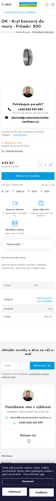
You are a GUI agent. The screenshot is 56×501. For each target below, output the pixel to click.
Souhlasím (41, 492)
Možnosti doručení (14, 150)
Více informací (20, 134)
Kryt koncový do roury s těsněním (44, 299)
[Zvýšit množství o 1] (50, 165)
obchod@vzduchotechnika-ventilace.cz (30, 417)
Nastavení (28, 481)
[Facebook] (29, 441)
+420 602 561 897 (30, 109)
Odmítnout (14, 491)
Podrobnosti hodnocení (43, 31)
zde (42, 474)
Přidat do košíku (28, 176)
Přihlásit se (42, 365)
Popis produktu (13, 244)
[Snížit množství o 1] (40, 165)
